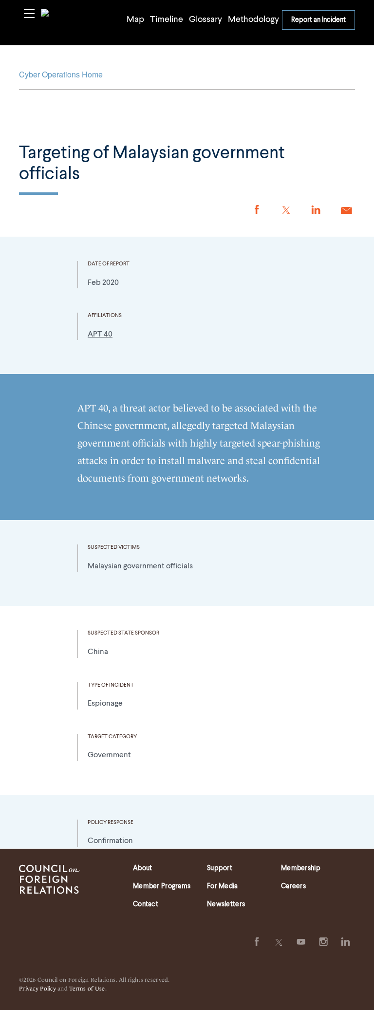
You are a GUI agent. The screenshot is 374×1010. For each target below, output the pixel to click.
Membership (300, 868)
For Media (222, 886)
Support (219, 868)
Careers (293, 886)
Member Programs (161, 886)
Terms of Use (87, 988)
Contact (145, 904)
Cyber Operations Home (61, 74)
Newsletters (226, 904)
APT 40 (100, 334)
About (142, 868)
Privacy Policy (37, 988)
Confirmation (110, 841)
